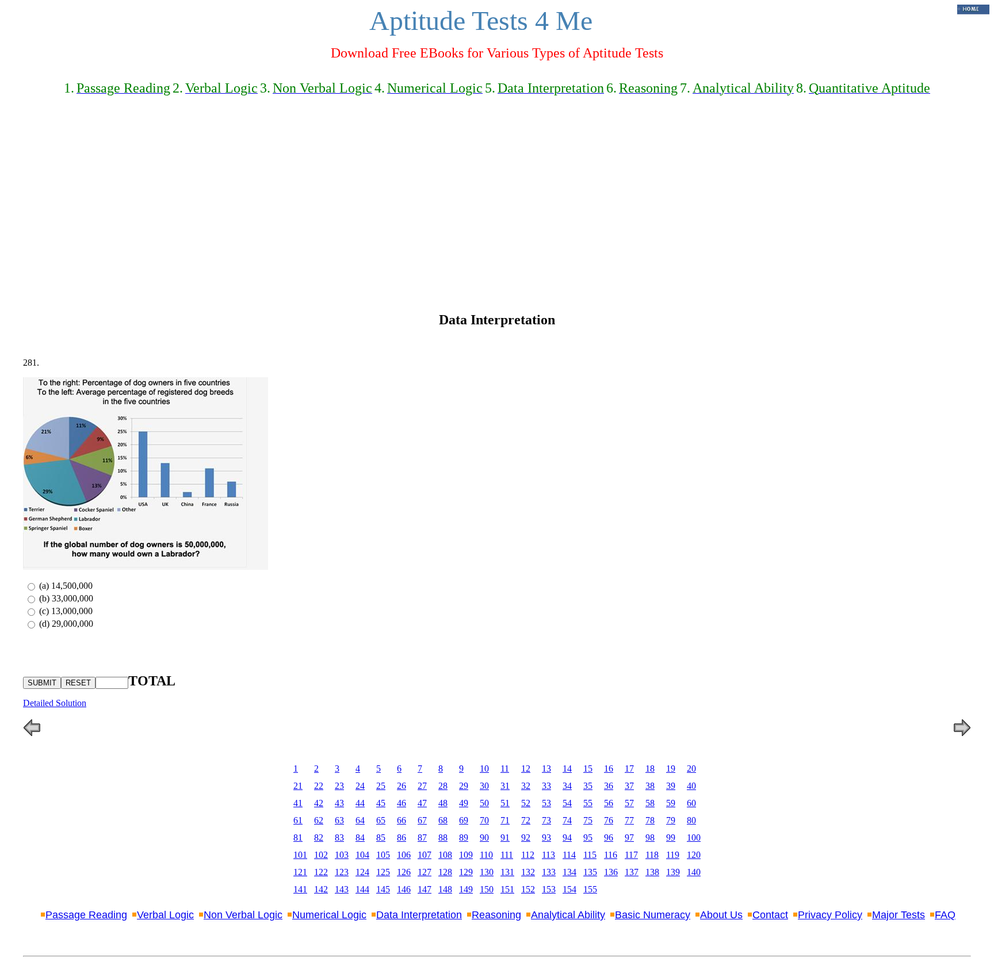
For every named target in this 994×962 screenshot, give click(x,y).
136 (611, 872)
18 (650, 768)
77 (629, 820)
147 (424, 889)
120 (694, 855)
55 (587, 803)
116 (610, 855)
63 (339, 820)
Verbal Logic (165, 915)
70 (484, 820)
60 (691, 803)
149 (466, 889)
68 (443, 820)
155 (590, 889)
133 (549, 872)
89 (463, 837)
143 (342, 889)
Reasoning (496, 915)
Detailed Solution (54, 703)
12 (525, 768)
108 (445, 855)
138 (652, 872)
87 (422, 837)
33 (546, 786)
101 (300, 855)
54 (567, 803)
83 (339, 837)
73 (546, 820)
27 (422, 786)
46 (401, 803)
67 (422, 820)
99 (670, 837)
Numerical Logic (329, 915)
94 (567, 837)
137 (632, 872)
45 (380, 803)
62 (318, 820)
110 (486, 855)
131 (507, 872)
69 (463, 820)
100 (694, 837)
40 (691, 786)
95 (587, 837)
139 (673, 872)
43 (339, 803)
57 (629, 803)
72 (525, 820)
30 (484, 786)
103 (342, 855)
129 (466, 872)
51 (505, 803)
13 (546, 768)
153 (549, 889)
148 (445, 889)
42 (318, 803)
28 (443, 786)
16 (608, 768)
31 (505, 786)
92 (525, 837)
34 (567, 786)
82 (318, 837)
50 (484, 803)
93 (546, 837)
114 (569, 855)
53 (546, 803)
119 (672, 855)
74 (567, 820)
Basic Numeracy (652, 915)
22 (318, 786)
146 (404, 889)
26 (401, 786)
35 (587, 786)
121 (300, 872)
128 (445, 872)
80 (691, 820)
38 (650, 786)
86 (401, 837)
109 (466, 855)
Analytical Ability (568, 915)
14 (567, 768)
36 (608, 786)
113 (548, 855)
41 (298, 803)
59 (670, 803)
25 (380, 786)
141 (300, 889)
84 (360, 837)
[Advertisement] (497, 196)
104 (362, 855)
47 (422, 803)
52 (525, 803)
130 (487, 872)
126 (404, 872)
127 (424, 872)
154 (569, 889)
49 (463, 803)
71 (505, 820)
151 (507, 889)
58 (650, 803)
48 (443, 803)
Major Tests (898, 915)
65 (380, 820)
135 (590, 872)
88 (443, 837)
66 (401, 820)
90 (484, 837)
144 (362, 889)
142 (321, 889)
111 (506, 855)
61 (298, 820)
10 (484, 768)
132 (528, 872)
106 (404, 855)
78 (650, 820)
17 (629, 768)
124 (362, 872)
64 (360, 820)
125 (383, 872)
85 (380, 837)
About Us (721, 915)
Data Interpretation (419, 915)
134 (569, 872)
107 (424, 855)
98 (650, 837)
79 (670, 820)
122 (321, 872)
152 (528, 889)
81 (298, 837)
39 (670, 786)
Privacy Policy (830, 915)
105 (383, 855)
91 (505, 837)
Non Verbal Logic (243, 915)
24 (360, 786)
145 (383, 889)
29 (463, 786)
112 (527, 855)
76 (608, 820)
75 (587, 820)
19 (670, 768)
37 (629, 786)
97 (629, 837)
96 (608, 837)
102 (321, 855)
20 (691, 768)
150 (487, 889)
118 (652, 855)
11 (504, 768)
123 (342, 872)
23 (339, 786)
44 (360, 803)
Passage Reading (86, 915)
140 (694, 872)
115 (590, 855)
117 (631, 855)
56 (608, 803)
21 (298, 786)
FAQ (945, 915)
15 (587, 768)
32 (525, 786)
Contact (770, 915)
